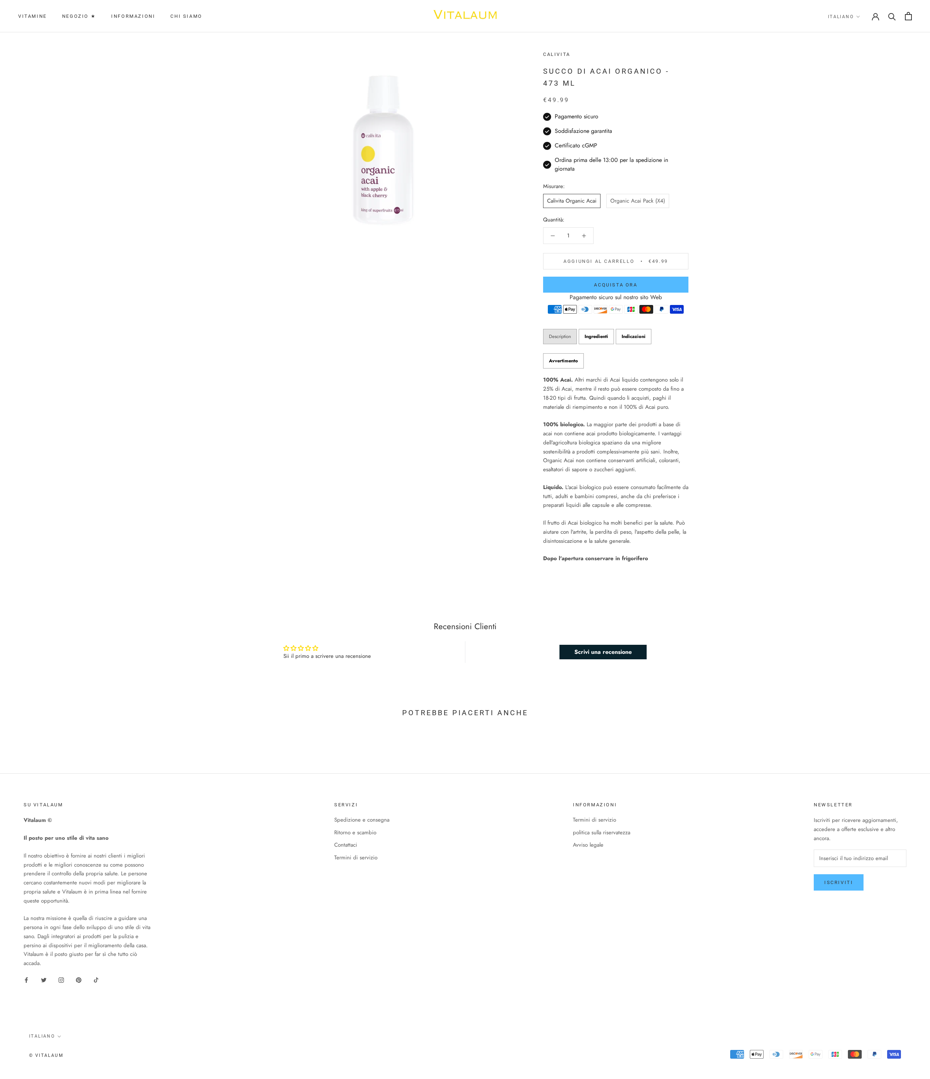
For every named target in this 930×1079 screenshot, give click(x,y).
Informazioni (133, 16)
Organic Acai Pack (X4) (637, 201)
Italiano (841, 16)
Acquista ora (615, 285)
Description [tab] (560, 336)
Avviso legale (588, 845)
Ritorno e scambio (355, 832)
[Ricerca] (892, 16)
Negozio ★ (79, 16)
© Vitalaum (46, 1055)
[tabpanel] (615, 469)
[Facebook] (26, 979)
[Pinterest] (78, 979)
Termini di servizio (355, 858)
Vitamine (32, 16)
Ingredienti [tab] (596, 336)
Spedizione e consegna (361, 820)
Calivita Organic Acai (572, 201)
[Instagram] (61, 979)
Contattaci (345, 845)
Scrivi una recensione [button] (603, 652)
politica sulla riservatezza (601, 832)
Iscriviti (838, 882)
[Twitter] (43, 979)
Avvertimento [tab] (563, 360)
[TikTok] (96, 979)
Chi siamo (186, 16)
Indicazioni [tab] (634, 336)
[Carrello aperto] (908, 16)
